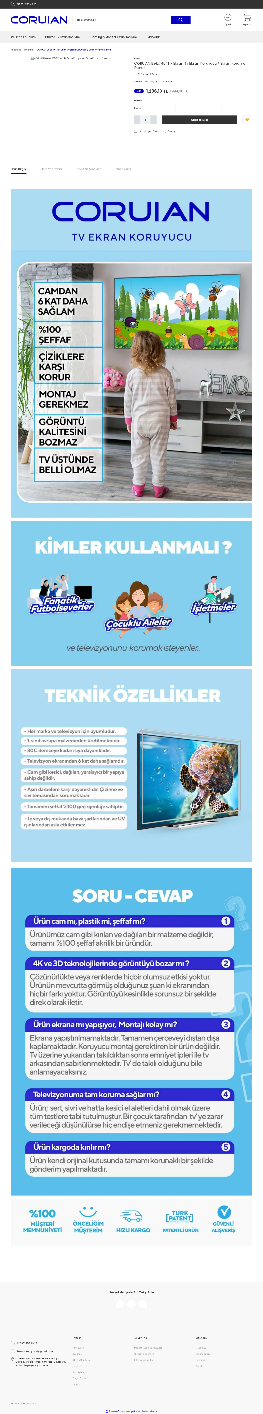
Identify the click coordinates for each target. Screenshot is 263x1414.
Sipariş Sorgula (80, 1372)
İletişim (76, 1384)
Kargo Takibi (79, 1378)
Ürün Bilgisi (18, 169)
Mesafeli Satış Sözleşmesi (148, 1347)
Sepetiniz (201, 1366)
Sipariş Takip (203, 1353)
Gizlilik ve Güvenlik (144, 1353)
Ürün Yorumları (51, 169)
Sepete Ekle (199, 120)
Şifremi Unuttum (81, 1360)
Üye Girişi (77, 1353)
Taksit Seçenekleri (88, 169)
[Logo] (39, 20)
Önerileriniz (124, 169)
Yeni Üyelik (78, 1347)
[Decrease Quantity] (137, 119)
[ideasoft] (113, 1411)
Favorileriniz (202, 1360)
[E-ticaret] (131, 1411)
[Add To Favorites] (247, 119)
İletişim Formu (79, 1366)
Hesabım (201, 1347)
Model (138, 108)
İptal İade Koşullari (144, 1360)
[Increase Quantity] (153, 119)
